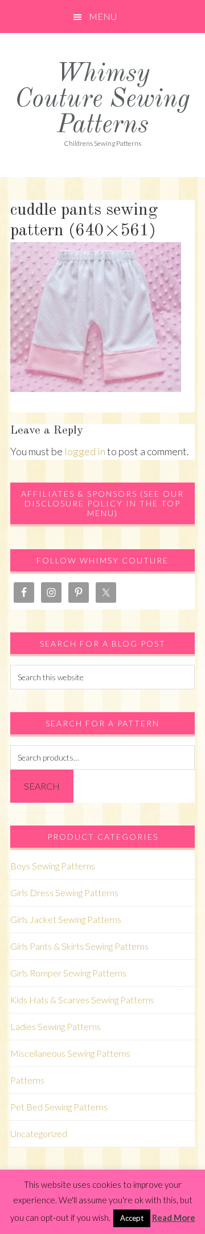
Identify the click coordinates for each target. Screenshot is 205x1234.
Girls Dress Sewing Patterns (64, 892)
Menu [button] (103, 16)
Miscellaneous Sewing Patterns (70, 1053)
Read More (173, 1217)
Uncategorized (38, 1133)
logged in (84, 451)
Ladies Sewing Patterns (55, 1026)
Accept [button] (132, 1218)
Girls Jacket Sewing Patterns (65, 919)
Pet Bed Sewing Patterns (59, 1106)
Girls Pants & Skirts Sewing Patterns (79, 946)
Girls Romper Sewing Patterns (68, 972)
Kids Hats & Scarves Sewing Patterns (82, 999)
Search (42, 786)
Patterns (27, 1079)
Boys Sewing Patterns (52, 865)
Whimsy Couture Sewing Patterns (102, 100)
